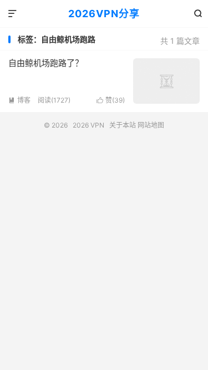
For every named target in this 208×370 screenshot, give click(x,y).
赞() (111, 100)
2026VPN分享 (104, 13)
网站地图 (151, 125)
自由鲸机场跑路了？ (45, 63)
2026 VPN (88, 125)
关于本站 (122, 125)
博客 (19, 100)
